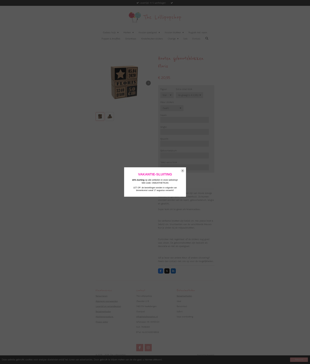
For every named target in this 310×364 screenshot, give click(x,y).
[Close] (183, 171)
